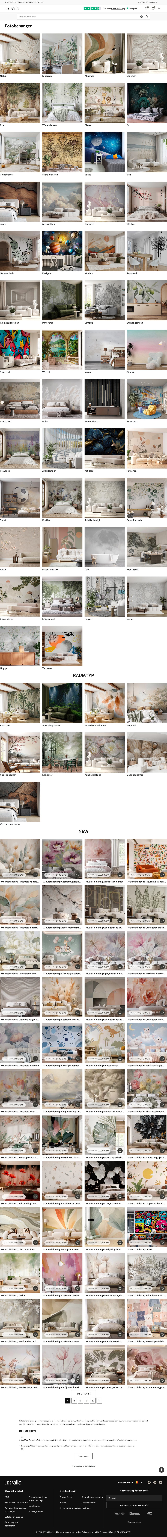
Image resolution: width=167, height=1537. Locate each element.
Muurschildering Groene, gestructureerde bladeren (105, 1387)
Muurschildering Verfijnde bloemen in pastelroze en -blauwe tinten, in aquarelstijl (147, 973)
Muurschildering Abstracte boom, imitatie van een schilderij (105, 1111)
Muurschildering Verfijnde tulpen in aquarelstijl (62, 1387)
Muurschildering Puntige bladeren (61, 1249)
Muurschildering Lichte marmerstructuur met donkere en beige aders (62, 927)
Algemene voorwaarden (70, 1508)
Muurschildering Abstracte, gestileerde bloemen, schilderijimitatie (62, 881)
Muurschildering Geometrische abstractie (105, 1019)
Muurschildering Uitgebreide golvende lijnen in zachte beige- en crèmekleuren (20, 1019)
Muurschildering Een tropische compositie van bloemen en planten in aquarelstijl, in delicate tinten (20, 1157)
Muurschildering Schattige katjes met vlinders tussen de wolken (147, 1065)
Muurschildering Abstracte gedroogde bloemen (62, 1019)
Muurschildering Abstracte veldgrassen (20, 881)
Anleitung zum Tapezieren (11, 1524)
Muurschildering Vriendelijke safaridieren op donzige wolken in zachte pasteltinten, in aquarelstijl (62, 973)
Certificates (34, 1506)
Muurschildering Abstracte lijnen (18, 1249)
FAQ (7, 1497)
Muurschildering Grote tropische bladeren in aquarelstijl (105, 1157)
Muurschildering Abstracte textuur (61, 1295)
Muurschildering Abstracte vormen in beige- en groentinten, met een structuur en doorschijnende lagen (62, 1341)
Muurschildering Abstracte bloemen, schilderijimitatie (147, 1111)
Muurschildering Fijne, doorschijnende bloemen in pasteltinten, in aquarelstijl (105, 973)
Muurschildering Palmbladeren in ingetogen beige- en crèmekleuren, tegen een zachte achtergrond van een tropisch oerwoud (105, 1341)
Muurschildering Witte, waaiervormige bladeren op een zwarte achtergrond (105, 1203)
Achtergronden (36, 1511)
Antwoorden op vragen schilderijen (15, 1510)
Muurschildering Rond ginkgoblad (103, 1249)
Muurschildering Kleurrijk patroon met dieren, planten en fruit (147, 881)
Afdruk (62, 1502)
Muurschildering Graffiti (140, 1249)
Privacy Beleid (65, 1497)
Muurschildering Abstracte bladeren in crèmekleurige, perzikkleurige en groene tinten (20, 927)
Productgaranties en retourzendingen (38, 1499)
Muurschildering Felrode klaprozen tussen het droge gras (20, 1203)
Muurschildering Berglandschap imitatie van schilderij (62, 1111)
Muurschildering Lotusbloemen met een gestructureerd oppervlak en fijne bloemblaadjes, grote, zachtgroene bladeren (20, 973)
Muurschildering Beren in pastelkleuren (147, 1341)
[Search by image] (141, 16)
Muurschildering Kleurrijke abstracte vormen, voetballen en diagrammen (62, 1065)
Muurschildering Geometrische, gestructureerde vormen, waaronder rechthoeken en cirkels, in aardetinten (105, 927)
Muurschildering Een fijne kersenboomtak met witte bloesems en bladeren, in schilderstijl (20, 1341)
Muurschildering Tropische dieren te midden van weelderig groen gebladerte (147, 1203)
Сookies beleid (89, 1502)
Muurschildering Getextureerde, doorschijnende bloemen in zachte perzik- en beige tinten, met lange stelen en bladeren (105, 1295)
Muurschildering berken (13, 1295)
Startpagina (77, 1466)
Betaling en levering (14, 1517)
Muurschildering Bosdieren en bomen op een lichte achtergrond (62, 1203)
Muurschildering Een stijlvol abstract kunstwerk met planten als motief (62, 1157)
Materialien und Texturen (16, 1502)
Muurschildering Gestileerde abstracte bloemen (147, 1019)
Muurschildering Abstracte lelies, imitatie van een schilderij (20, 1111)
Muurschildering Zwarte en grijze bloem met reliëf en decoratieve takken (147, 1157)
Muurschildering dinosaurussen (102, 1065)
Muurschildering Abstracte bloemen (104, 881)
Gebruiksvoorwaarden (92, 1497)
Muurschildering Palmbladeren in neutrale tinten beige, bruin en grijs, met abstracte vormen (147, 1295)
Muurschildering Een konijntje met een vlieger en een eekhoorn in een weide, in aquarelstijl (20, 1387)
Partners (86, 1508)
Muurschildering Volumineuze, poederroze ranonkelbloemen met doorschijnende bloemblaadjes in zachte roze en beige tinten (147, 1387)
